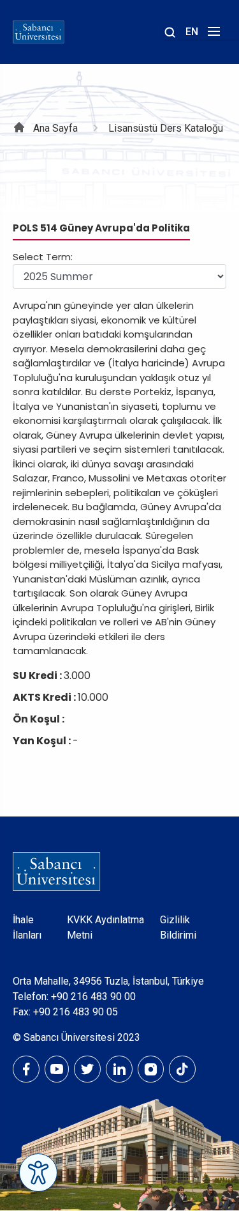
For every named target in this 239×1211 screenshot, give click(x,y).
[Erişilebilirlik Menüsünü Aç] (38, 1172)
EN (191, 32)
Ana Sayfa (55, 128)
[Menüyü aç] (212, 35)
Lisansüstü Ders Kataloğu (165, 128)
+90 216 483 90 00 (93, 996)
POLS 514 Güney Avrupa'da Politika (101, 228)
